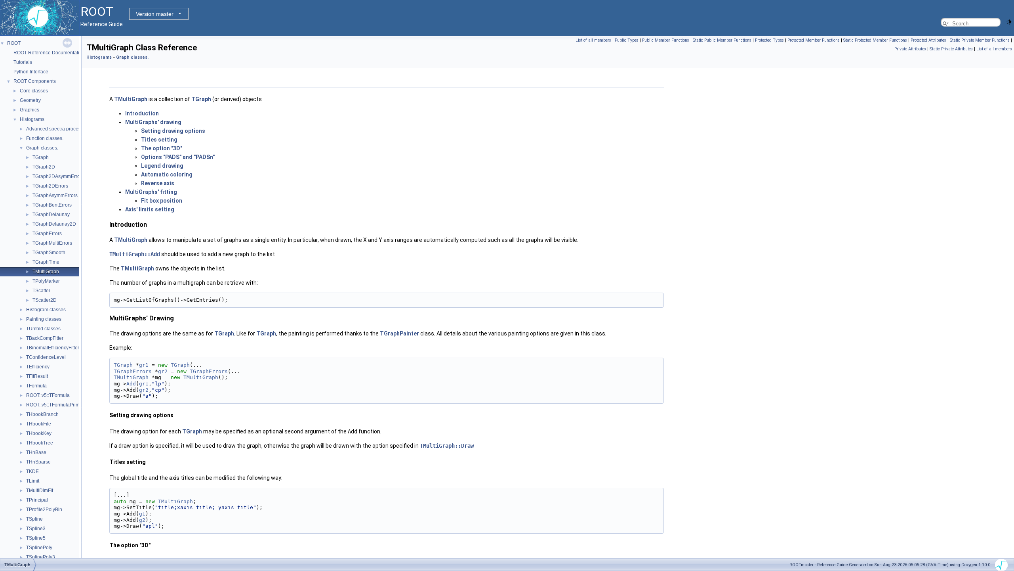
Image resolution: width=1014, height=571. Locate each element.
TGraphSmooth (48, 252)
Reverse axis (157, 183)
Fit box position (161, 200)
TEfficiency (38, 367)
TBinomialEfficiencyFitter (52, 348)
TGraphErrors (47, 233)
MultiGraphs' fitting (151, 192)
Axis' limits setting (149, 209)
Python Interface (30, 72)
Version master (154, 14)
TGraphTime (45, 262)
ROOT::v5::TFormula (48, 395)
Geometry (30, 100)
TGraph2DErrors (50, 186)
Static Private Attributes (951, 49)
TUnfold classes (43, 328)
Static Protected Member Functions (875, 40)
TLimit (32, 481)
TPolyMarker (46, 281)
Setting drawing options (173, 131)
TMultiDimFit (39, 490)
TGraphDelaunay (51, 214)
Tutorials (22, 62)
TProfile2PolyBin (44, 509)
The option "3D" (161, 148)
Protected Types (769, 40)
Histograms (32, 119)
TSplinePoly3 (40, 557)
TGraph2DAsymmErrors (58, 176)
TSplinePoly (39, 547)
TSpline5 (36, 538)
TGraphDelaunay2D (54, 224)
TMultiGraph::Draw (447, 446)
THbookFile (38, 424)
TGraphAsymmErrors (55, 195)
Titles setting (159, 139)
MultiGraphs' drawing (153, 122)
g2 (142, 520)
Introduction (142, 113)
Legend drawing (162, 166)
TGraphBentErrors (52, 205)
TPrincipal (37, 500)
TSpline (34, 519)
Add (131, 384)
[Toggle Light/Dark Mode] (1009, 21)
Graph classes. (42, 148)
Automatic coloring (167, 174)
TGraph (40, 157)
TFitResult (37, 376)
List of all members (593, 40)
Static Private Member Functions (980, 40)
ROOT (14, 43)
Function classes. (44, 138)
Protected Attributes (928, 40)
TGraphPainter (399, 333)
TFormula (36, 386)
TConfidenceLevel (46, 357)
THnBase (36, 452)
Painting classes (43, 319)
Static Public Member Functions (722, 40)
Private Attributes (910, 49)
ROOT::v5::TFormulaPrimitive (57, 405)
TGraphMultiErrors (52, 243)
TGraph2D (43, 167)
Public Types (627, 40)
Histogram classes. (46, 309)
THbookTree (39, 443)
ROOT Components (34, 81)
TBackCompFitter (44, 338)
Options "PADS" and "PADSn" (178, 157)
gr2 (163, 371)
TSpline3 (36, 528)
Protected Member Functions (813, 40)
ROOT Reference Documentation (49, 53)
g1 (142, 514)
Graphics (29, 110)
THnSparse (38, 462)
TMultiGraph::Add (134, 254)
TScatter (41, 290)
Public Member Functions (665, 40)
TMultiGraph (45, 271)
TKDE (32, 471)
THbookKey (38, 433)
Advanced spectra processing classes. (67, 129)
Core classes (34, 91)
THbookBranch (42, 414)
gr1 (144, 365)
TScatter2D (44, 300)
